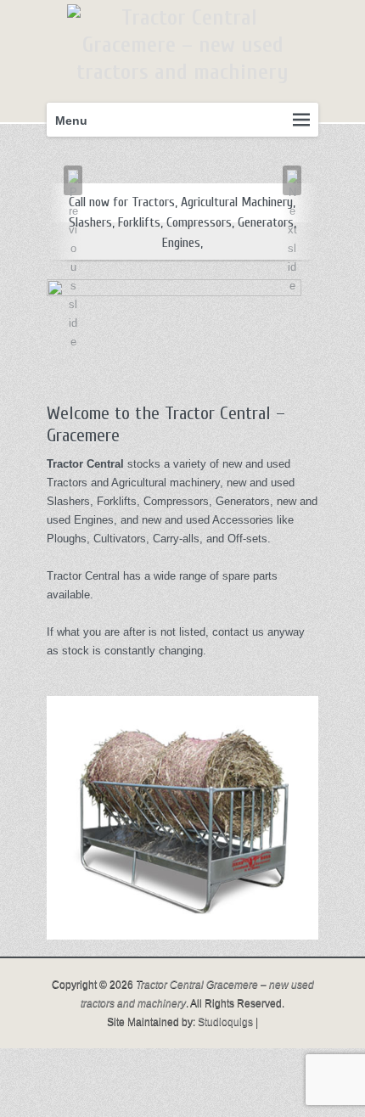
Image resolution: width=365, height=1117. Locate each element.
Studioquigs (225, 1022)
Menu (71, 120)
